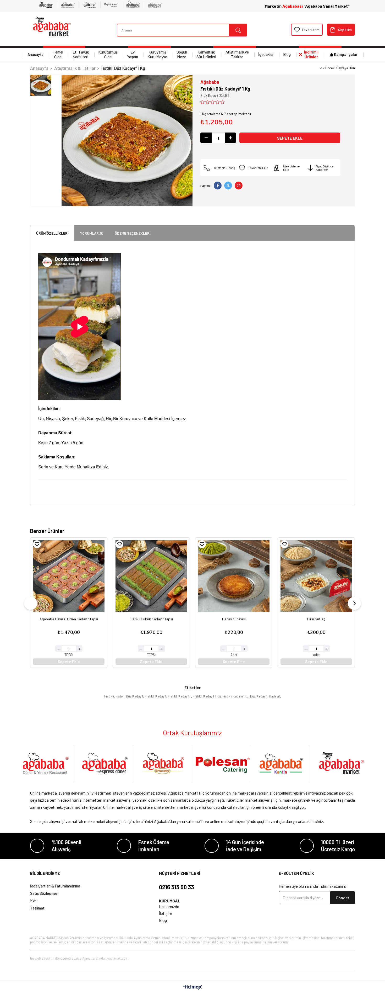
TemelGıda (58, 54)
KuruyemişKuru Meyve (157, 54)
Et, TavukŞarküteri (81, 54)
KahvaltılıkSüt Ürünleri (206, 54)
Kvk (33, 900)
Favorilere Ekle (37, 544)
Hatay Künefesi (234, 619)
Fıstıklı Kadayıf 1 (179, 696)
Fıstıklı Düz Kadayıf (129, 696)
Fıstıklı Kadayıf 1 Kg (207, 696)
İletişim (165, 913)
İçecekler (266, 54)
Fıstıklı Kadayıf (155, 696)
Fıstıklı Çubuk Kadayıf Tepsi (151, 619)
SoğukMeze (182, 54)
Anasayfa (35, 54)
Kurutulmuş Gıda (108, 54)
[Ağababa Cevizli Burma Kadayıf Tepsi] (68, 576)
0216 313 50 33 (176, 887)
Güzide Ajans (81, 958)
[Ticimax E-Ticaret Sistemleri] (192, 987)
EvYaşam (132, 54)
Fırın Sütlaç (316, 619)
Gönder (342, 897)
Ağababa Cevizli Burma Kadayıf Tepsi (69, 619)
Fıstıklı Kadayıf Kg (235, 696)
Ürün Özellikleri (52, 233)
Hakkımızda (169, 906)
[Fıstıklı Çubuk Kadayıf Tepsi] (151, 576)
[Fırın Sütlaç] (316, 576)
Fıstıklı (109, 696)
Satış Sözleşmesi (44, 893)
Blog (287, 54)
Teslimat (37, 908)
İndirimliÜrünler (311, 54)
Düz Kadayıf (258, 696)
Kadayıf (274, 696)
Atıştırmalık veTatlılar (237, 54)
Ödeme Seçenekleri (133, 233)
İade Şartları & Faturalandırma (55, 886)
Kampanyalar (346, 54)
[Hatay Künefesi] (234, 576)
